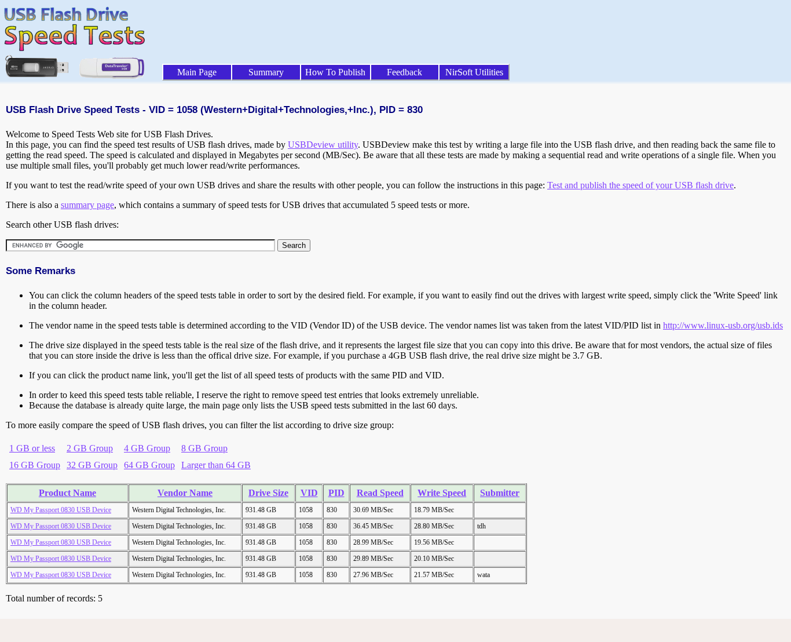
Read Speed (380, 493)
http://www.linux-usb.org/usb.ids (723, 325)
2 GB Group (90, 448)
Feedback (404, 72)
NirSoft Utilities (474, 72)
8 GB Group (204, 448)
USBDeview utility (323, 144)
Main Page (197, 72)
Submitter (499, 493)
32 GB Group (92, 465)
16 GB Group (34, 465)
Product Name (67, 493)
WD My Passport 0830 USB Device (60, 510)
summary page (87, 205)
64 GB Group (149, 465)
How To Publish (335, 72)
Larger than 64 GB (216, 465)
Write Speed (442, 493)
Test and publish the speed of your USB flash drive (640, 185)
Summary (266, 72)
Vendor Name (185, 493)
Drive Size (268, 493)
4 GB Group (147, 448)
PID (336, 493)
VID (309, 493)
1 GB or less (32, 448)
